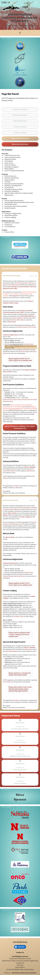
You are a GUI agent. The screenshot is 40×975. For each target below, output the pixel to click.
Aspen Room (30, 471)
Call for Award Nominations (14, 200)
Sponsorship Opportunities (14, 642)
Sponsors (5, 478)
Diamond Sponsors (6, 38)
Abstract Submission (12, 178)
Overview (5, 154)
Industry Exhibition (17, 318)
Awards (4, 199)
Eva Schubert (23, 673)
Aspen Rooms (28, 649)
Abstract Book (8, 533)
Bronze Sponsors (6, 807)
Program (5, 174)
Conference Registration (13, 213)
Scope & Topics (10, 180)
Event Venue (9, 163)
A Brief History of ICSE (12, 155)
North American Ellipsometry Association (24, 973)
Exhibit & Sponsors (8, 221)
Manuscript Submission (20, 144)
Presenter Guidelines (12, 191)
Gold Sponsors (5, 237)
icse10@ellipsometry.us (20, 956)
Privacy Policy (9, 232)
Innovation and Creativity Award (16, 206)
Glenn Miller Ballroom (19, 320)
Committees (9, 161)
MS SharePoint (27, 406)
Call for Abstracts (11, 176)
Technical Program (24, 351)
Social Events (9, 187)
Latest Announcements (13, 157)
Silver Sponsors (5, 789)
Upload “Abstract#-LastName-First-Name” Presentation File (20, 427)
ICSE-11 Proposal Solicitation (14, 171)
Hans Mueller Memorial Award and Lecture (19, 202)
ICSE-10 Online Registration (19, 359)
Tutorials (8, 182)
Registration (6, 212)
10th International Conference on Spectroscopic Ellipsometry (20, 18)
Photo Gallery (9, 169)
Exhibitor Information (12, 223)
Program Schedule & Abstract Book (17, 366)
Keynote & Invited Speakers (14, 184)
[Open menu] (20, 33)
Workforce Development (13, 186)
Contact (4, 230)
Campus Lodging (10, 217)
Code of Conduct (10, 165)
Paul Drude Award (11, 204)
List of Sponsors (10, 226)
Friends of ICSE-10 (6, 910)
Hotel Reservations (11, 215)
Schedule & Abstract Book (20, 138)
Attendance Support (12, 167)
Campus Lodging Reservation (19, 634)
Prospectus (8, 225)
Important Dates (10, 159)
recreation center (18, 616)
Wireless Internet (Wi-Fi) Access (26, 327)
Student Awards (10, 208)
